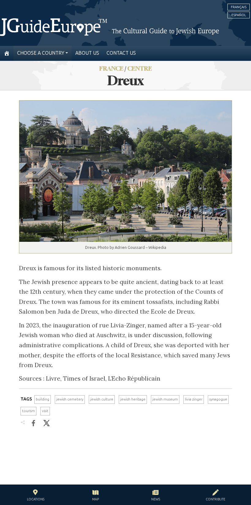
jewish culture (101, 399)
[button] (35, 496)
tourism (28, 411)
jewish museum (165, 399)
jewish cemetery (69, 399)
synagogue (218, 399)
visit (45, 411)
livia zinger (193, 399)
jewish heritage (132, 399)
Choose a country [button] (40, 53)
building (42, 399)
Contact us (121, 53)
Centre (139, 68)
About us (87, 53)
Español (238, 15)
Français (238, 7)
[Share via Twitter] (46, 423)
